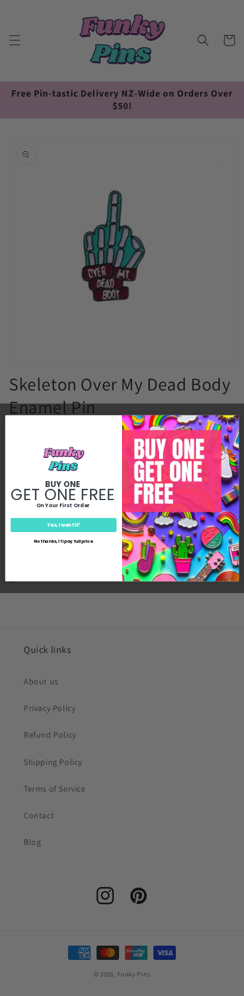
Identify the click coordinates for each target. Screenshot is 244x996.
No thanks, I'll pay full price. (64, 540)
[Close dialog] (231, 421)
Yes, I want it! (63, 524)
